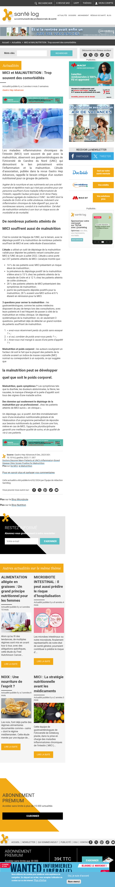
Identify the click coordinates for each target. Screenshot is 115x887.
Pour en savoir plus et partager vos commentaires (28, 472)
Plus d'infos (40, 880)
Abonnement (83, 15)
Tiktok (102, 54)
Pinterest (96, 54)
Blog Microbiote (20, 499)
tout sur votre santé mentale (103, 172)
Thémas (87, 3)
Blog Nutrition (19, 505)
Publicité (66, 842)
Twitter (91, 54)
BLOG (109, 15)
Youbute (107, 54)
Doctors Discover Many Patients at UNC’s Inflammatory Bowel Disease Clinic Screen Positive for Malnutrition (31, 462)
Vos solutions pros (103, 197)
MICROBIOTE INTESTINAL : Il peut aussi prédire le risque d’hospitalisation (48, 586)
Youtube (56, 489)
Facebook (85, 54)
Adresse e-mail (13, 536)
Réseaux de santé (98, 15)
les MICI (14, 466)
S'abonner (50, 541)
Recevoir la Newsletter (91, 149)
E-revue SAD (63, 3)
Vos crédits (103, 185)
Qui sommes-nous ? (48, 842)
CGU (75, 842)
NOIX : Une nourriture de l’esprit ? (11, 681)
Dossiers (72, 15)
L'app (76, 3)
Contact (84, 842)
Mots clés (9, 53)
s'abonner (92, 860)
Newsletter (28, 842)
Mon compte (106, 3)
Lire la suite (11, 664)
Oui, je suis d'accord (78, 875)
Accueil (5, 42)
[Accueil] (8, 15)
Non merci (74, 881)
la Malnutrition (25, 466)
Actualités (62, 15)
